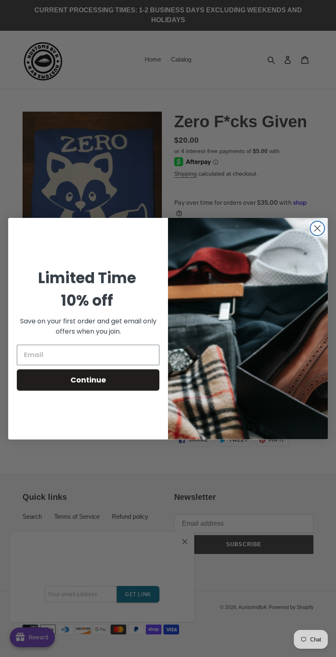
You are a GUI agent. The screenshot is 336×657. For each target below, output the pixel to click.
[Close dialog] (317, 228)
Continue (88, 380)
